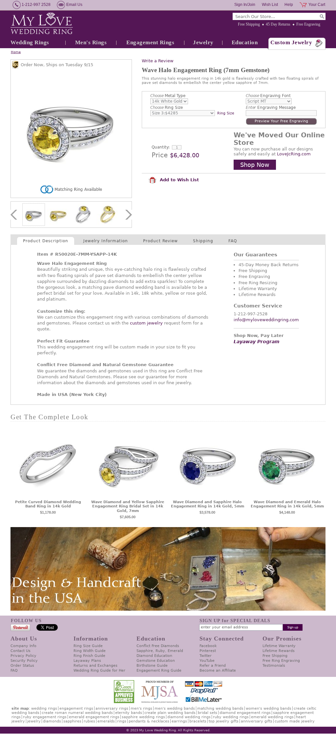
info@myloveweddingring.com (266, 319)
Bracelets (197, 721)
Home (16, 52)
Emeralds (106, 721)
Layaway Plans (87, 661)
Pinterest (208, 651)
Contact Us (20, 651)
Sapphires (72, 721)
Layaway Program (257, 341)
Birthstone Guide (152, 665)
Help (288, 4)
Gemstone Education (155, 661)
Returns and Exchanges (95, 665)
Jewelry (203, 42)
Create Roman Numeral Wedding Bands (77, 713)
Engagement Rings (150, 42)
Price (160, 155)
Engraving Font (268, 95)
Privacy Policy (23, 656)
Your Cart (316, 4)
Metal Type (167, 95)
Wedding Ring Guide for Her (99, 670)
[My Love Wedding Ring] (41, 24)
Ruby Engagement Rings (45, 717)
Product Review (160, 241)
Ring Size (166, 107)
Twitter (206, 656)
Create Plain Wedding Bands (170, 713)
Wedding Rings (29, 42)
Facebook (208, 646)
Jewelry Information (105, 241)
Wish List (270, 4)
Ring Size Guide (88, 646)
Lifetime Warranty (279, 646)
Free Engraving (308, 24)
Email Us (74, 4)
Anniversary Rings (111, 708)
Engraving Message (271, 107)
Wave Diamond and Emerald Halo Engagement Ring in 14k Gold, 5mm (287, 504)
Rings (121, 721)
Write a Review (158, 60)
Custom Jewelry (291, 42)
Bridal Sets (207, 713)
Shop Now (254, 164)
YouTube (207, 661)
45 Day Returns (278, 24)
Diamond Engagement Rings (245, 713)
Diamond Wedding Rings (189, 717)
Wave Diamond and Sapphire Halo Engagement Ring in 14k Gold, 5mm (207, 504)
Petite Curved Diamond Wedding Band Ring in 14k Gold (48, 504)
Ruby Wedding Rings (231, 717)
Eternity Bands (128, 713)
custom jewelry (146, 323)
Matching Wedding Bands (220, 708)
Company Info (23, 646)
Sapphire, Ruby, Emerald (159, 651)
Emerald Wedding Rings (272, 717)
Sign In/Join (244, 4)
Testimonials (273, 665)
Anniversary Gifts (256, 721)
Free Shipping (249, 24)
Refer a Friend (213, 665)
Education (245, 42)
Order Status (22, 665)
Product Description (45, 241)
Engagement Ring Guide (158, 670)
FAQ (232, 241)
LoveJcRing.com (294, 153)
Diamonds (52, 721)
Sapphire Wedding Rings (143, 717)
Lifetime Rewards (278, 651)
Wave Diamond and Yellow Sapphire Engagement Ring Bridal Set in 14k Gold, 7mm (127, 506)
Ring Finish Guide (89, 656)
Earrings (179, 721)
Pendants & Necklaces (149, 721)
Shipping (203, 241)
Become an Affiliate (218, 670)
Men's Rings (91, 42)
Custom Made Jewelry (295, 721)
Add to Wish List (178, 179)
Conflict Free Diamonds (157, 646)
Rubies (89, 721)
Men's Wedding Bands (175, 708)
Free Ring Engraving (281, 661)
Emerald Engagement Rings (94, 717)
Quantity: (161, 147)
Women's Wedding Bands (268, 708)
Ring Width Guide (90, 651)
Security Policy (24, 661)
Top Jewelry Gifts (224, 721)
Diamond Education (154, 656)
